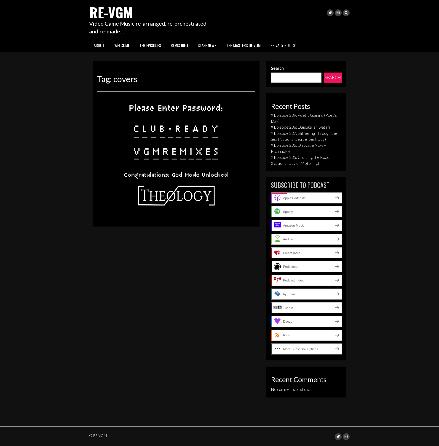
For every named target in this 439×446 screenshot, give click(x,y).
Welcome (122, 45)
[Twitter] (330, 12)
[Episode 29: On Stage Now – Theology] (176, 152)
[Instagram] (338, 12)
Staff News (207, 45)
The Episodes (150, 45)
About (99, 45)
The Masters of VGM (243, 45)
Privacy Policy (283, 45)
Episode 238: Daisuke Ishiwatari (302, 127)
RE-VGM (111, 12)
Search (277, 68)
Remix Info (179, 45)
